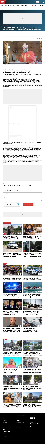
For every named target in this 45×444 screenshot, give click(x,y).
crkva (30, 185)
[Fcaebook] (37, 38)
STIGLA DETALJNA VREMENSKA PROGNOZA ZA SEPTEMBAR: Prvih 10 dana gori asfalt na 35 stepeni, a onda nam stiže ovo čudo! (12, 354)
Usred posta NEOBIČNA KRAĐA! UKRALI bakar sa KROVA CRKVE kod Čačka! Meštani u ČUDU (12, 255)
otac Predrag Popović (16, 185)
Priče (4, 429)
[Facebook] (18, 233)
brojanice (4, 185)
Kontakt (18, 427)
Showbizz (5, 427)
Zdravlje (5, 420)
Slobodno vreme (6, 431)
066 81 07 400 (34, 422)
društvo (26, 185)
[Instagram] (32, 418)
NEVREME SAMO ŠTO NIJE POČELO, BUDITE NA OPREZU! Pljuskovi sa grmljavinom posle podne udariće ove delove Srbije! (32, 354)
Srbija (2, 5)
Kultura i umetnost (7, 436)
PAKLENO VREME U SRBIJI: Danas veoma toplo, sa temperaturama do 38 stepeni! (32, 388)
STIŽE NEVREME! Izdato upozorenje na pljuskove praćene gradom (12, 388)
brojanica (9, 185)
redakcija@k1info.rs (36, 423)
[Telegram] (41, 38)
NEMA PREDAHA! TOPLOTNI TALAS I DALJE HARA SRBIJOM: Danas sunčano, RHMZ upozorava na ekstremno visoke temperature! (32, 405)
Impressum (19, 418)
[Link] (39, 38)
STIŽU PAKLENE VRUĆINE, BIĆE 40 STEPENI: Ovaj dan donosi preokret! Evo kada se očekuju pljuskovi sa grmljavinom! (12, 405)
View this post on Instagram (15, 123)
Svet (26, 5)
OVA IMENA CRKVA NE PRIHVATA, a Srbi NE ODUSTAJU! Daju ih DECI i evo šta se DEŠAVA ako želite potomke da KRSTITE (32, 238)
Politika (12, 5)
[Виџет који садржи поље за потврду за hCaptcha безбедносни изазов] (12, 204)
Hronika (17, 5)
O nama (18, 420)
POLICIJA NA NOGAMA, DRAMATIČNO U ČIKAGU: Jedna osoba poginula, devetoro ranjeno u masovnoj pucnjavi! (12, 278)
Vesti (4, 25)
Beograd (7, 5)
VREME (4, 339)
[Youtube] (34, 418)
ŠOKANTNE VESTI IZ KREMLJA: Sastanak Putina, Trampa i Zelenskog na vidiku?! (11, 313)
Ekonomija (5, 422)
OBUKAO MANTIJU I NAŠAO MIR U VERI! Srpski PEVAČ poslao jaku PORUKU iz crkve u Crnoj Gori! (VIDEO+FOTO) (32, 255)
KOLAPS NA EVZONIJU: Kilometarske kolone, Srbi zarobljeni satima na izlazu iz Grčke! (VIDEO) (31, 330)
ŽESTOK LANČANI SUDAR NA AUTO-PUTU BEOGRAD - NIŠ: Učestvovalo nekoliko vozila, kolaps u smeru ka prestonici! (11, 296)
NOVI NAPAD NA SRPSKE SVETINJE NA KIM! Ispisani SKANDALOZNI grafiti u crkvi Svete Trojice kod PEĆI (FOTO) (11, 238)
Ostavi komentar (28, 204)
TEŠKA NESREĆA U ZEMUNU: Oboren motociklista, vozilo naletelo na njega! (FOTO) (31, 313)
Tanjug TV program (21, 422)
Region (22, 5)
